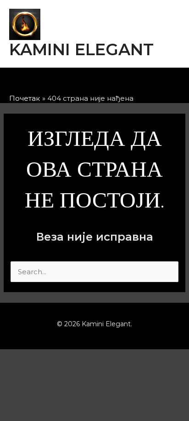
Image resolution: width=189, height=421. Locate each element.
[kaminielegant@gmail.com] (111, 82)
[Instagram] (87, 82)
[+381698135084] (134, 82)
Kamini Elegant (81, 49)
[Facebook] (63, 82)
